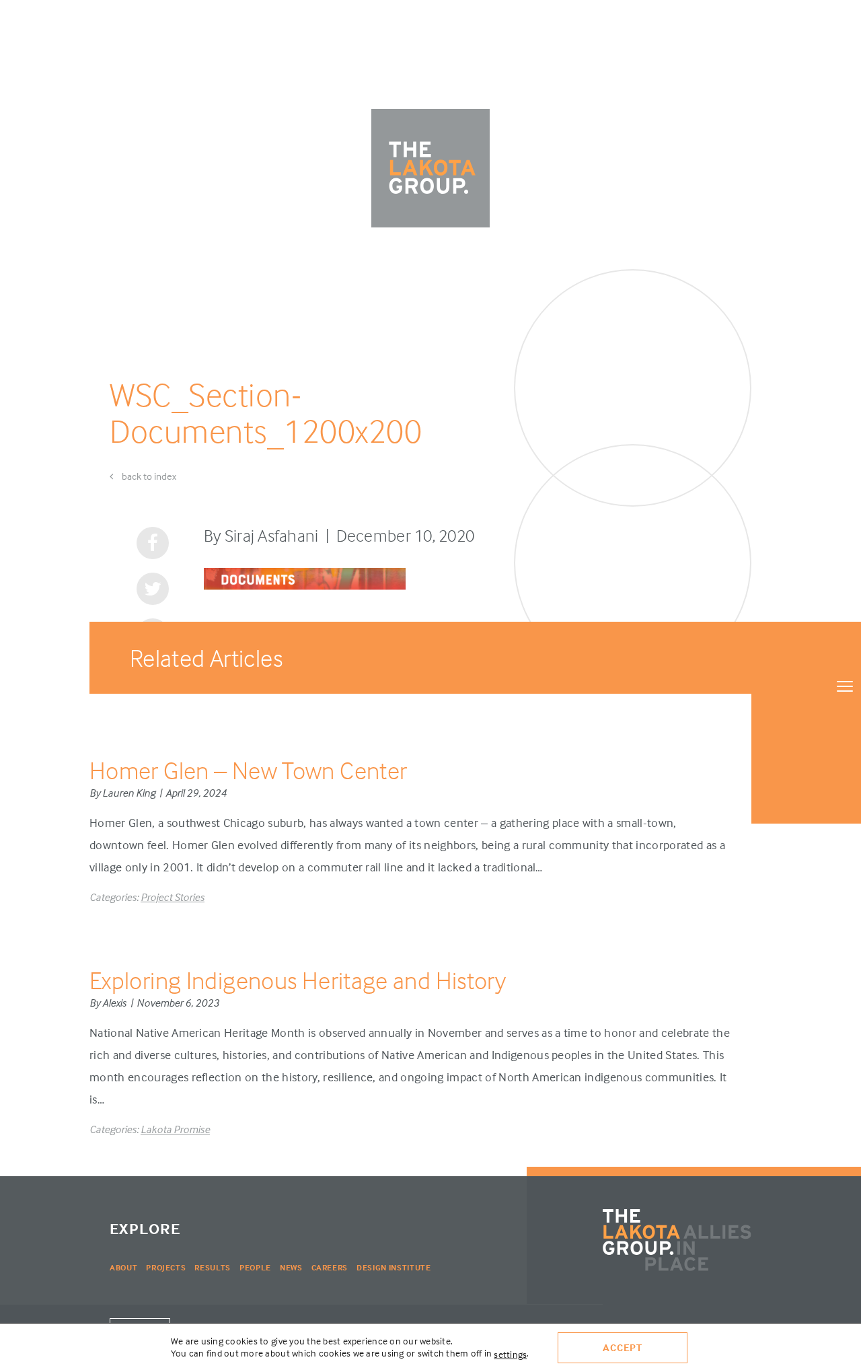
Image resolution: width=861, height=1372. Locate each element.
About (123, 1267)
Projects (166, 1267)
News (291, 1267)
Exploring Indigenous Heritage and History (297, 980)
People (255, 1267)
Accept (622, 1347)
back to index (148, 476)
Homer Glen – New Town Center (248, 770)
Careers (329, 1267)
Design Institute (393, 1267)
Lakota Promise (175, 1129)
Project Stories (172, 897)
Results (212, 1267)
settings (510, 1354)
